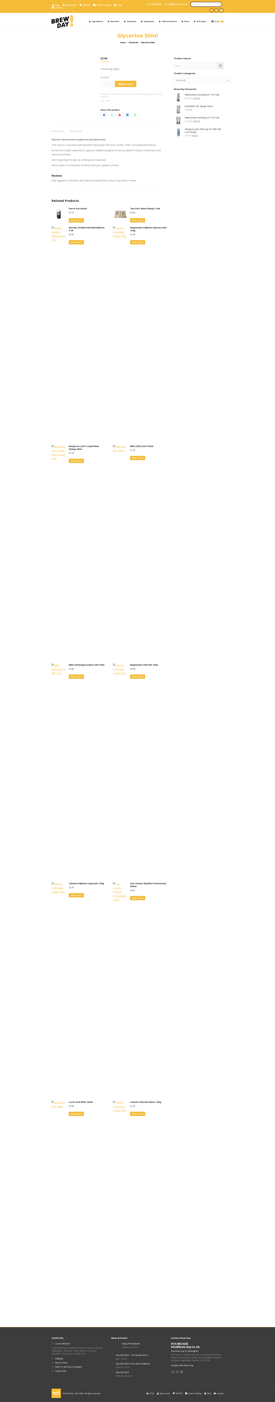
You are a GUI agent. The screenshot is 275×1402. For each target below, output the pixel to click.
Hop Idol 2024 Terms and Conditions (133, 1363)
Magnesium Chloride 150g (144, 664)
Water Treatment (128, 94)
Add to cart (125, 84)
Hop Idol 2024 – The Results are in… (133, 1355)
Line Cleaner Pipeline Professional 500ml (148, 885)
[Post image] (115, 1346)
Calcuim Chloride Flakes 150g (145, 1102)
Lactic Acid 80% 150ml (81, 1102)
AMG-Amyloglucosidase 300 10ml (86, 664)
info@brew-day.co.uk (177, 4)
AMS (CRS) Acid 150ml (141, 446)
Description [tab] (58, 131)
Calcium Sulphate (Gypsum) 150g (86, 883)
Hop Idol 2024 (122, 1372)
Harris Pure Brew (78, 208)
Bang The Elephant (131, 1343)
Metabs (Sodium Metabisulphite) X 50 (86, 229)
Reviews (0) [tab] (76, 131)
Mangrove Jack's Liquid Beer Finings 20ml (84, 447)
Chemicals (115, 94)
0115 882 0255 (156, 4)
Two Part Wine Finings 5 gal (145, 208)
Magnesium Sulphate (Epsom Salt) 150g (148, 229)
